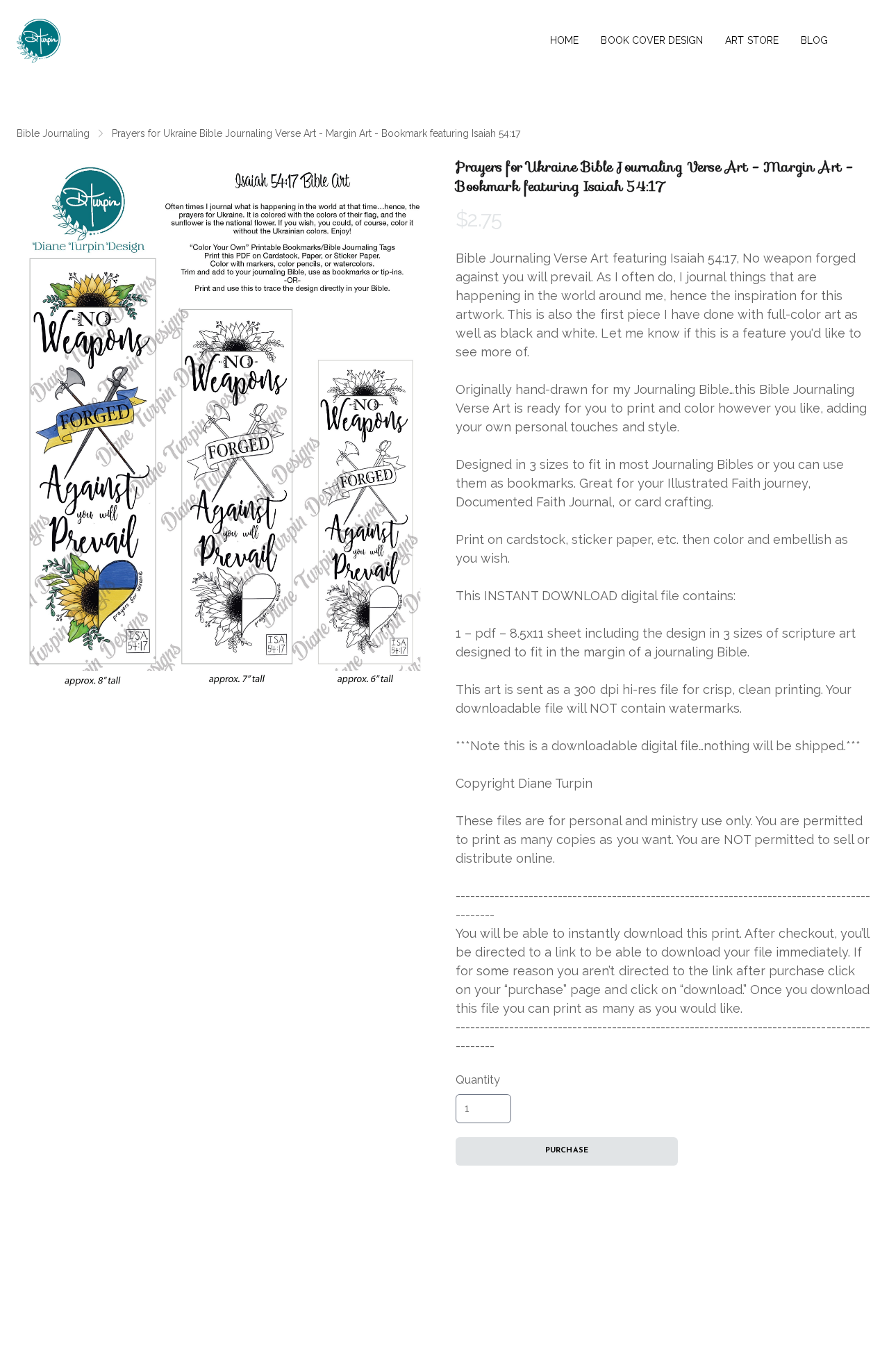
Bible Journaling (53, 133)
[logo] (38, 41)
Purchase (566, 1150)
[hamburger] (77, 32)
